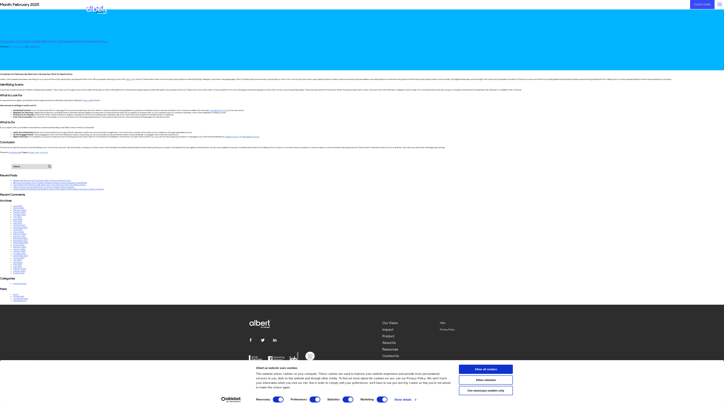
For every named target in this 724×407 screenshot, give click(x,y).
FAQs (442, 322)
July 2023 (17, 216)
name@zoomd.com (218, 110)
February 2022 (19, 234)
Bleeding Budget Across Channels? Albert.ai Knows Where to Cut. (42, 180)
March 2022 (18, 232)
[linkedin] (279, 340)
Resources (390, 349)
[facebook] (255, 340)
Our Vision (390, 323)
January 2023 (19, 225)
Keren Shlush (34, 46)
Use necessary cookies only (486, 390)
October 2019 (19, 253)
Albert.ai (129, 79)
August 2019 (19, 258)
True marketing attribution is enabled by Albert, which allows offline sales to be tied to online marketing (58, 189)
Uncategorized (14, 152)
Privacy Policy (447, 329)
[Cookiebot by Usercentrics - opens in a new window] (231, 399)
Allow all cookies (486, 369)
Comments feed (20, 298)
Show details (403, 399)
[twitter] (267, 340)
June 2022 (17, 229)
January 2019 (19, 271)
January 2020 (19, 251)
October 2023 (19, 214)
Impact (387, 329)
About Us (389, 343)
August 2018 (19, 273)
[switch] (315, 399)
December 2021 (20, 238)
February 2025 (19, 210)
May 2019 (17, 264)
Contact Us (390, 356)
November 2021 (20, 240)
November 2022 (20, 227)
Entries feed (18, 296)
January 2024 (19, 212)
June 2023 (17, 219)
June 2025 (17, 206)
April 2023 (17, 223)
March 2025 (18, 208)
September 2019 (20, 255)
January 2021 (19, 249)
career (31, 152)
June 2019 (17, 262)
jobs (37, 152)
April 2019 (17, 266)
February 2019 (19, 268)
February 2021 (19, 247)
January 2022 (19, 236)
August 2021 (19, 245)
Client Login (702, 4)
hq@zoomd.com (232, 136)
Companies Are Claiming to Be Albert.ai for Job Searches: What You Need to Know (53, 41)
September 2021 (20, 242)
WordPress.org (19, 300)
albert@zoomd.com (250, 136)
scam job (44, 152)
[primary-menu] (720, 4)
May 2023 (17, 221)
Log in (15, 294)
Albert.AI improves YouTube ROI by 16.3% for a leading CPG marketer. (43, 187)
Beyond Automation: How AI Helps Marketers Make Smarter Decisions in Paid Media (50, 182)
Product (388, 336)
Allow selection (486, 380)
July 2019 (17, 260)
